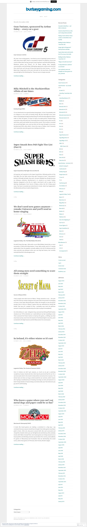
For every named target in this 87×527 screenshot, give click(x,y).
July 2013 (60, 495)
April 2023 (60, 289)
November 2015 (62, 467)
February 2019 (61, 428)
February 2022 (61, 329)
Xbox (60, 154)
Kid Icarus (61, 188)
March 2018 (61, 459)
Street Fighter (62, 225)
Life (60, 248)
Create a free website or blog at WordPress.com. (26, 518)
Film (60, 245)
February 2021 (61, 363)
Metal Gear (61, 205)
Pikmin (60, 214)
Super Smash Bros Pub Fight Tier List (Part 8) (33, 145)
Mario (60, 197)
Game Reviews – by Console (64, 85)
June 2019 (60, 419)
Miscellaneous (61, 242)
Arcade (61, 90)
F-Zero (60, 177)
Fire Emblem (62, 185)
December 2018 (62, 433)
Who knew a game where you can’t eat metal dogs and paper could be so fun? (33, 401)
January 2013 (61, 501)
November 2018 (62, 436)
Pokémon (61, 217)
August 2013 (61, 493)
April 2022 (60, 323)
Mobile (60, 101)
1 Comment (26, 93)
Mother (61, 211)
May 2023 (60, 286)
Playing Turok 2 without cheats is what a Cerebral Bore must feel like (65, 37)
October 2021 (61, 340)
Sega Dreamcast (63, 135)
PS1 (60, 123)
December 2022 (62, 300)
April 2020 (60, 391)
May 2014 (60, 490)
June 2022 (60, 317)
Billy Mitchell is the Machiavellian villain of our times (32, 89)
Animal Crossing (63, 166)
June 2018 (60, 450)
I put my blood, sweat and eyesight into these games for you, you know (65, 71)
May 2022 (60, 320)
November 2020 (62, 371)
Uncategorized (62, 251)
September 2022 (62, 309)
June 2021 (60, 351)
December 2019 (62, 402)
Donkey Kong (62, 171)
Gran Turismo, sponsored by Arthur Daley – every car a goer (32, 27)
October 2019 (61, 408)
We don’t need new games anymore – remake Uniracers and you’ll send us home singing (33, 209)
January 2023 (61, 297)
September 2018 (62, 442)
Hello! (45, 16)
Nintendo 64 (62, 109)
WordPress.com (61, 271)
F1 (59, 180)
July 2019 (60, 416)
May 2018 (60, 453)
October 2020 (61, 374)
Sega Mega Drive (63, 137)
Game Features (61, 82)
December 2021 (62, 334)
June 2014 (60, 487)
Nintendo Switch (63, 118)
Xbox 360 (61, 157)
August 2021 (61, 345)
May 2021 (60, 354)
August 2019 (61, 413)
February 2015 (61, 473)
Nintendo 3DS (62, 106)
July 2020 (60, 382)
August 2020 (61, 379)
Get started (54, 1)
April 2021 (60, 357)
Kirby (60, 191)
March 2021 (61, 360)
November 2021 (62, 337)
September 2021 (62, 343)
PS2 (60, 126)
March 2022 (61, 326)
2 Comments (26, 405)
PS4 (60, 132)
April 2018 (60, 456)
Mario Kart (61, 200)
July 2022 (60, 314)
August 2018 (61, 445)
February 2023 (61, 295)
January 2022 (61, 331)
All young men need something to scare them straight (34, 272)
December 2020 (62, 368)
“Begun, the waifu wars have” (65, 61)
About (41, 16)
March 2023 (61, 292)
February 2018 (61, 461)
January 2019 (61, 430)
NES (60, 103)
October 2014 (61, 479)
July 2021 (60, 348)
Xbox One (61, 160)
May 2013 (60, 498)
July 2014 (60, 484)
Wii (60, 149)
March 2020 (61, 394)
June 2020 (60, 385)
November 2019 (62, 405)
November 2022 (62, 303)
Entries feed (61, 265)
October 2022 (61, 306)
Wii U (60, 151)
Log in (59, 263)
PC (60, 120)
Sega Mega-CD (62, 140)
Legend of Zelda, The (64, 194)
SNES (60, 143)
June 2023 (60, 283)
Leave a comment (28, 31)
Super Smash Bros (63, 228)
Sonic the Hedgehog (64, 219)
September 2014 (62, 481)
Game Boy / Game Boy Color (65, 93)
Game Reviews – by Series (64, 163)
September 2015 (62, 470)
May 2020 (60, 388)
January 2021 (61, 365)
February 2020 (61, 396)
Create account (62, 260)
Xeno (60, 236)
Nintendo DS (62, 112)
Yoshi (60, 239)
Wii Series (61, 234)
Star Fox (61, 222)
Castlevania (62, 168)
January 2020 (61, 399)
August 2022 (61, 312)
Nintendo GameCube (64, 115)
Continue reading (19, 76)
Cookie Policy (26, 524)
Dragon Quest (62, 174)
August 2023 (61, 280)
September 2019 (62, 411)
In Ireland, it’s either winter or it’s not (33, 338)
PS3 (60, 129)
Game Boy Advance (63, 98)
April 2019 (60, 425)
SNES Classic (63, 146)
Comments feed (62, 268)
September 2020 (62, 377)
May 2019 (60, 422)
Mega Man (61, 202)
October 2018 (61, 439)
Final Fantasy (62, 183)
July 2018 (60, 447)
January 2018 (61, 464)
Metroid (61, 208)
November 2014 (62, 476)
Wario (60, 231)
